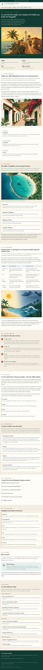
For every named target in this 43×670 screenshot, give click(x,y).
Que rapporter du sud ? (6, 500)
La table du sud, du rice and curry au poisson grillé (20, 628)
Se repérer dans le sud (19, 633)
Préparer (21, 7)
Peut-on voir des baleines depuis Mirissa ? (11, 486)
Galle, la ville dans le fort (21, 597)
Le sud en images (17, 645)
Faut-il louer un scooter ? (7, 493)
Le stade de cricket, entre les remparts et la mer (21, 614)
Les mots (29, 7)
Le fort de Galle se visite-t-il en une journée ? (11, 496)
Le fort (2, 7)
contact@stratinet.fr (7, 665)
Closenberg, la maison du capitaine (19, 608)
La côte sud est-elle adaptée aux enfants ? (11, 489)
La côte (5, 7)
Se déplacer (14, 7)
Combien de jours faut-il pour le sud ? (10, 482)
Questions (25, 7)
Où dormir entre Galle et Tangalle (21, 622)
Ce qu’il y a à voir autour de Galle (20, 603)
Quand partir (9, 7)
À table (18, 7)
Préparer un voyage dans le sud (20, 640)
